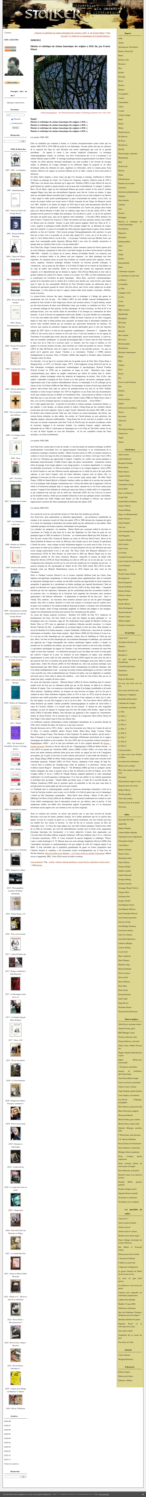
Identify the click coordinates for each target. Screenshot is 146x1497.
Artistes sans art (124, 1227)
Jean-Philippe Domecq (127, 926)
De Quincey (122, 136)
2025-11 (7, 1459)
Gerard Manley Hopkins (127, 501)
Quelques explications (15, 103)
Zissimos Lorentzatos (126, 625)
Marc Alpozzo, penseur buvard (130, 1107)
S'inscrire (17, 119)
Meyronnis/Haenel (125, 1115)
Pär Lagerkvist (123, 578)
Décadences (122, 145)
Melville (121, 331)
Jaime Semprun (124, 523)
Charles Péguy (123, 480)
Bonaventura (123, 467)
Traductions (123, 433)
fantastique (94, 862)
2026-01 (7, 1451)
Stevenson (122, 416)
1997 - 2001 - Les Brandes (15, 170)
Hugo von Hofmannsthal (127, 514)
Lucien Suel (123, 952)
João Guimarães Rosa (126, 531)
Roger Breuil (123, 599)
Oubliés (121, 365)
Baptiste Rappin (124, 828)
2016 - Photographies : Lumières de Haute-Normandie (15, 891)
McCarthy (122, 323)
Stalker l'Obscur (124, 790)
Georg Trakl (123, 497)
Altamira (121, 646)
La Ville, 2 (122, 716)
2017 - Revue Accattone (15, 1060)
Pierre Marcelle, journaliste (128, 1170)
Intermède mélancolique (127, 699)
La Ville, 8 (122, 742)
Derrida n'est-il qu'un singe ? (129, 1236)
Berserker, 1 (122, 651)
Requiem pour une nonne (128, 786)
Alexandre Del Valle (126, 820)
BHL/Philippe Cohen (126, 1033)
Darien (120, 128)
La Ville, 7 (122, 737)
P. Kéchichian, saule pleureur (129, 1135)
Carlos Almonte (124, 1355)
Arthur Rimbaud (124, 459)
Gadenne (121, 205)
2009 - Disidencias (15, 590)
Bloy (120, 68)
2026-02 (7, 1447)
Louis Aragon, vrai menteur (128, 1095)
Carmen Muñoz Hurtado (127, 832)
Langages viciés (124, 293)
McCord (121, 327)
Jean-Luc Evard (124, 922)
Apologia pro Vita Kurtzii (128, 47)
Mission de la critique (126, 766)
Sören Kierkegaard (125, 608)
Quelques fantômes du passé (129, 1319)
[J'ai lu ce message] (143, 1494)
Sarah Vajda (122, 999)
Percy (120, 369)
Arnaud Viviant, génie (126, 1028)
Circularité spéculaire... (127, 666)
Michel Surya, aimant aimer (129, 1124)
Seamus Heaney (124, 604)
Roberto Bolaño (124, 591)
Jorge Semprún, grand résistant (130, 1091)
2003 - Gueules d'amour (15, 279)
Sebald (121, 403)
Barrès (120, 55)
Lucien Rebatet (124, 565)
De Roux (121, 141)
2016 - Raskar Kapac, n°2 (15, 914)
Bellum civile (123, 60)
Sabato (121, 395)
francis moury (104, 862)
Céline (120, 107)
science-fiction (83, 862)
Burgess (121, 89)
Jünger (120, 254)
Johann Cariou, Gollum (127, 1087)
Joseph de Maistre (125, 540)
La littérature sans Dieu (127, 707)
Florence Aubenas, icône (127, 1037)
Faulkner (121, 196)
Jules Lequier (123, 544)
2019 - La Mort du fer (15, 1167)
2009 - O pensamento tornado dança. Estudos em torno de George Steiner (15, 614)
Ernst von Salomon (125, 493)
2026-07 (7, 1425)
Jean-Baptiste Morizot (126, 909)
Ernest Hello (123, 489)
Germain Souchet (125, 884)
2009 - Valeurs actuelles (15, 637)
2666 (120, 38)
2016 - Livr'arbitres (15, 830)
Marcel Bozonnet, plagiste (128, 1111)
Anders (121, 43)
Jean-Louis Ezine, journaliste (129, 1082)
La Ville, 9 (122, 746)
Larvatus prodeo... (125, 750)
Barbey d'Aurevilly (125, 51)
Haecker (121, 213)
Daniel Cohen (123, 854)
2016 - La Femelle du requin (16, 809)
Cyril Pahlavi (123, 845)
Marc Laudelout (124, 956)
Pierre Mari (122, 986)
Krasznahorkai (123, 263)
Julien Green (123, 548)
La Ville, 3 (122, 720)
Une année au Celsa (125, 1342)
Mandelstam (123, 314)
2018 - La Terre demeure (15, 1080)
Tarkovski (122, 421)
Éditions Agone (124, 1372)
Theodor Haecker (125, 612)
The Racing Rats (124, 794)
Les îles (121, 297)
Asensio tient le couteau (127, 1231)
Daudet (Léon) (123, 132)
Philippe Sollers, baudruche (129, 1152)
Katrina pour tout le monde (128, 1254)
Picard (120, 374)
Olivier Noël (123, 977)
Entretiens (122, 188)
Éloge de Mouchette (126, 679)
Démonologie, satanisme (127, 153)
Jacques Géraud (124, 901)
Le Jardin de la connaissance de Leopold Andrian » (89, 36)
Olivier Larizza (124, 973)
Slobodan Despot (125, 1007)
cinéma (51, 862)
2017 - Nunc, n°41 (16, 1040)
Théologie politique (126, 429)
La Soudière (123, 284)
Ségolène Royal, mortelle (128, 1193)
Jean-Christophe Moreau (127, 913)
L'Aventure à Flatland (126, 1258)
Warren (121, 442)
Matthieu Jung (124, 965)
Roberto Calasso (124, 595)
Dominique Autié (125, 858)
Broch (120, 81)
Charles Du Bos (124, 476)
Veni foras (122, 807)
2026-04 (7, 1438)
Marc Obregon (123, 960)
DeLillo (121, 149)
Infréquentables (124, 241)
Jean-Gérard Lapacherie (127, 918)
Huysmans (122, 237)
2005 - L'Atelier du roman (16, 369)
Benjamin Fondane (125, 463)
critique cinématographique (66, 862)
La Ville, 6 (122, 733)
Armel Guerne (123, 455)
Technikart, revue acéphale (128, 1202)
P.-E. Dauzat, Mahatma (127, 1139)
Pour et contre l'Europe (127, 382)
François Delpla (124, 867)
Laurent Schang (124, 947)
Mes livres (122, 339)
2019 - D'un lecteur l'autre (16, 1124)
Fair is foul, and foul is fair (128, 690)
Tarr (119, 425)
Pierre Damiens (124, 982)
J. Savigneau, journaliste (127, 1067)
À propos (7, 33)
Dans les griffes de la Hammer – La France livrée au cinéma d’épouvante (74, 853)
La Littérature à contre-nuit (128, 276)
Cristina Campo (124, 115)
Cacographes (123, 94)
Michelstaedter (124, 344)
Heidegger (122, 217)
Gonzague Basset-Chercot (128, 888)
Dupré (120, 175)
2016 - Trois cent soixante (16, 934)
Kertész (121, 259)
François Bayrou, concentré (128, 1041)
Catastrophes (123, 102)
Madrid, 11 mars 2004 (126, 1304)
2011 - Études (15, 723)
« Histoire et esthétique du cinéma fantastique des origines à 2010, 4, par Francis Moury (69, 33)
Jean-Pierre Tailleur (125, 930)
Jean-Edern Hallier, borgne (128, 1078)
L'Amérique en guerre (126, 271)
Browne (121, 85)
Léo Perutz (122, 553)
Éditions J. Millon (125, 1380)
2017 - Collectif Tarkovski (15, 954)
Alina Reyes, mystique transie (129, 1024)
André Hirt (122, 824)
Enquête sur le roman (126, 183)
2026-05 (7, 1434)
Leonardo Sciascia (125, 557)
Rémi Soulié (123, 990)
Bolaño (121, 72)
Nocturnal (122, 777)
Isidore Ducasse (124, 519)
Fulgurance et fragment (127, 695)
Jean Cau (121, 527)
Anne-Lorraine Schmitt (127, 1223)
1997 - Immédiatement (15, 190)
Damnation (122, 670)
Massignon (122, 318)
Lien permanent (37, 862)
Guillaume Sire (124, 896)
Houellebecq (123, 229)
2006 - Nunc (15, 458)
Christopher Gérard (125, 841)
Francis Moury (124, 862)
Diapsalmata (123, 675)
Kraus (120, 267)
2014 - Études (15, 769)
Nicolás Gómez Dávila (127, 574)
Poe (119, 378)
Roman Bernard (124, 994)
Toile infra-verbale (125, 798)
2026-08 (7, 1421)
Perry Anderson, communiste (129, 1148)
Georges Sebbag (124, 879)
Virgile (121, 438)
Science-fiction (124, 399)
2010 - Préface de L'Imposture (15, 703)
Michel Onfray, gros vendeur (129, 1119)
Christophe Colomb (126, 484)
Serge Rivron (123, 1003)
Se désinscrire (17, 123)
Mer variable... (123, 335)
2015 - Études (15, 789)
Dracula (121, 171)
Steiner (121, 412)
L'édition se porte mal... (127, 1263)
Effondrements (124, 179)
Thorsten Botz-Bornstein (127, 1011)
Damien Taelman (124, 849)
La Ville (121, 288)
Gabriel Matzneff (124, 875)
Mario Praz (122, 570)
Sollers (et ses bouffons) (127, 408)
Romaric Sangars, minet (127, 1189)
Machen (121, 305)
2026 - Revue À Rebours (15, 1408)
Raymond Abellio (125, 587)
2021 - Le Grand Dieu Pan (16, 1253)
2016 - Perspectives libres (15, 870)
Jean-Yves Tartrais (125, 935)
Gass (120, 209)
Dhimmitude (123, 158)
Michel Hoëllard (124, 969)
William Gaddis (124, 621)
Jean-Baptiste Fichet (126, 905)
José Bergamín (124, 536)
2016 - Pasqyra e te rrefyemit (16, 850)
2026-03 (7, 1443)
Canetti (121, 98)
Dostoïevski (123, 166)
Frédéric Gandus (124, 871)
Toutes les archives (11, 1464)
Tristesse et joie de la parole (129, 803)
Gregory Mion (123, 892)
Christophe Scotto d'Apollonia (130, 837)
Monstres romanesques (127, 352)
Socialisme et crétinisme (127, 1197)
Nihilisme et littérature (127, 1308)
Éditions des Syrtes (125, 1376)
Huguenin (122, 233)
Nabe (120, 361)
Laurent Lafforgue (125, 943)
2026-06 (7, 1430)
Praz (120, 386)
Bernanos (122, 64)
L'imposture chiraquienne (128, 1267)
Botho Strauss (123, 472)
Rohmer (121, 391)
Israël (120, 246)
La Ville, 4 (122, 724)
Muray (120, 357)
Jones (120, 250)
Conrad (121, 111)
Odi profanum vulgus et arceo (129, 781)
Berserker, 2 (122, 655)
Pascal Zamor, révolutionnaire (129, 1143)
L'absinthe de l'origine (126, 703)
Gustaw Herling (124, 510)
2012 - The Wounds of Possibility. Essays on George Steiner (15, 746)
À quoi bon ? (123, 638)
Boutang (121, 77)
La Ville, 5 (122, 729)
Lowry (120, 301)
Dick (120, 162)
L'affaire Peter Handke (126, 1300)
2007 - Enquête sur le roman (15, 501)
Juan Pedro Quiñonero (126, 939)
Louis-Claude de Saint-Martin (129, 561)
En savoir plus (104, 1494)
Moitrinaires (123, 348)
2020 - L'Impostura (15, 1210)
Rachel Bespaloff (125, 582)
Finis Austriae (123, 200)
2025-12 (7, 1455)
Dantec (121, 124)
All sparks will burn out (127, 642)
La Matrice (122, 280)
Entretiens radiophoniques (128, 192)
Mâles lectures (123, 310)
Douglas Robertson (125, 1359)
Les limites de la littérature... (129, 761)
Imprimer (38, 865)
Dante (120, 119)
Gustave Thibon (124, 506)
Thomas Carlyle (124, 617)
